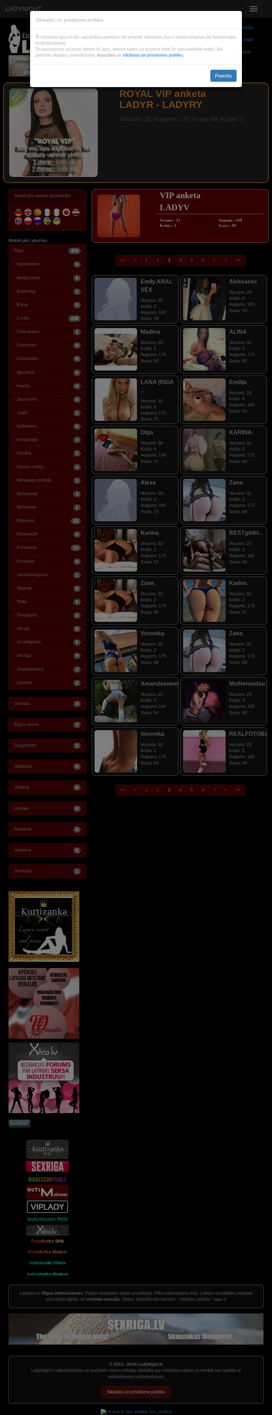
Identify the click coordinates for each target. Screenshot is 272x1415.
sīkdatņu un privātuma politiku (153, 55)
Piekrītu (223, 76)
